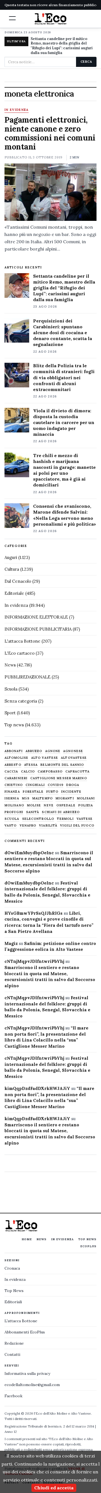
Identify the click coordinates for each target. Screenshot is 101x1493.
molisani (86, 798)
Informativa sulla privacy (27, 1373)
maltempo (42, 798)
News (10, 665)
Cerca (86, 62)
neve (48, 805)
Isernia (11, 798)
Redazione (14, 1343)
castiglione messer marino (58, 778)
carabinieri (15, 778)
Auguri (10, 557)
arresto (12, 765)
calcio (28, 771)
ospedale (65, 805)
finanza (12, 792)
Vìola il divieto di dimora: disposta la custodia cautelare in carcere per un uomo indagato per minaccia (63, 422)
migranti (65, 798)
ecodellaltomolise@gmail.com (32, 1384)
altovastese (74, 758)
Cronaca (12, 1268)
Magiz (11, 943)
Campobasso (50, 771)
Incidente (71, 792)
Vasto (10, 825)
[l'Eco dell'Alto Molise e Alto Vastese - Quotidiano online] (50, 19)
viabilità (48, 825)
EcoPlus (88, 1246)
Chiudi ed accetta (54, 1487)
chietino (13, 785)
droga (72, 785)
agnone (53, 751)
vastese (85, 819)
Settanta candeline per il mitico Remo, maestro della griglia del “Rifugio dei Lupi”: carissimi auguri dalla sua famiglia (64, 287)
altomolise (16, 758)
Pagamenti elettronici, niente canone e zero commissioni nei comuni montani (49, 133)
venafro (28, 825)
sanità (32, 812)
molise (34, 805)
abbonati (13, 751)
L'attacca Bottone (22, 641)
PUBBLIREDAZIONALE (27, 677)
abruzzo (34, 751)
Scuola (10, 689)
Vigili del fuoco (77, 825)
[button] (12, 18)
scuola (11, 819)
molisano (14, 805)
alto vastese (44, 758)
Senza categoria (20, 701)
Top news (14, 724)
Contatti (12, 1354)
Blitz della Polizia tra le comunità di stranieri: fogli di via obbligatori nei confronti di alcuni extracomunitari (64, 377)
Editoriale (14, 593)
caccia (11, 771)
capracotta (77, 771)
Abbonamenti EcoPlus (24, 1332)
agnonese (73, 751)
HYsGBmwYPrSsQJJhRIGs (33, 913)
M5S (25, 798)
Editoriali (13, 1301)
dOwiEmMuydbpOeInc (29, 852)
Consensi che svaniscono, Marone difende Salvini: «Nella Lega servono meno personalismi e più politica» (64, 514)
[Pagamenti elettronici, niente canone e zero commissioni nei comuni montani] (50, 192)
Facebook (13, 1395)
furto (52, 792)
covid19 (56, 785)
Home (27, 1239)
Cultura (11, 569)
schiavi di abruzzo (61, 812)
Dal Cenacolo (17, 581)
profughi (13, 812)
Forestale (33, 792)
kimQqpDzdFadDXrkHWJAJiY (37, 1088)
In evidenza (16, 110)
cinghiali (35, 785)
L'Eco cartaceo (19, 653)
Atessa (31, 765)
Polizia (85, 805)
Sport (10, 712)
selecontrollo (38, 819)
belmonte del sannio (62, 765)
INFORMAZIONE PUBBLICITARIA (38, 629)
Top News (87, 1239)
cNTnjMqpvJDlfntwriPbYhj (34, 961)
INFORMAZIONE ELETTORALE (36, 617)
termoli (65, 819)
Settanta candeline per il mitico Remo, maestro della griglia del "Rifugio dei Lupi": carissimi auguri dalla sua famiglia (62, 46)
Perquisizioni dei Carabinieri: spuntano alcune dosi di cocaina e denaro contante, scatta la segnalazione (62, 332)
